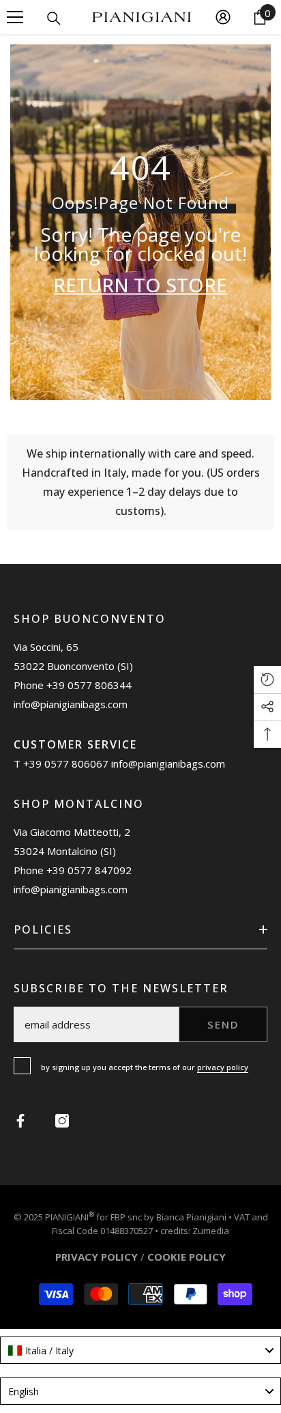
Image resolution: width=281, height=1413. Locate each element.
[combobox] (140, 1350)
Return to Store (140, 284)
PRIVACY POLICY (96, 1256)
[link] (140, 482)
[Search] (54, 18)
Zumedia (210, 1231)
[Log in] (223, 17)
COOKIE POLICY (186, 1256)
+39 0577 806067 (65, 763)
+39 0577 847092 (89, 870)
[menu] (15, 17)
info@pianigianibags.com (71, 704)
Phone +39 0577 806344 (73, 685)
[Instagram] (62, 1120)
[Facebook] (20, 1120)
